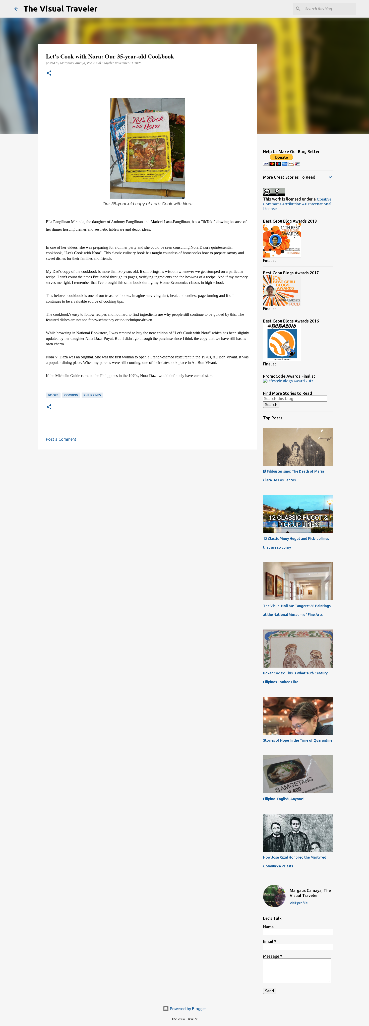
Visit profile (299, 903)
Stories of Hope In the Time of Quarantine (297, 740)
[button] (49, 73)
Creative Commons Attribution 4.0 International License (297, 204)
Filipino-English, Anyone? (283, 799)
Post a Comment (61, 439)
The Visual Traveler (60, 8)
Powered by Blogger (187, 1008)
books (53, 395)
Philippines (92, 395)
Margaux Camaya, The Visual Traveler (310, 893)
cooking (71, 395)
